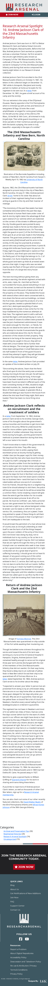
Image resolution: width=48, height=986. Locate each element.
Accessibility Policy (18, 957)
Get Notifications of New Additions (25, 893)
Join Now (14, 897)
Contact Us (15, 910)
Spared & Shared (19, 779)
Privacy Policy (16, 974)
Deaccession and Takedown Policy (25, 962)
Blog (12, 885)
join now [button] (25, 867)
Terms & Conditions (18, 970)
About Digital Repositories (21, 953)
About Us (14, 889)
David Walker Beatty (32, 802)
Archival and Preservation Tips (16, 831)
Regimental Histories (12, 834)
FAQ (12, 902)
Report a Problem (18, 949)
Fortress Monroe (24, 639)
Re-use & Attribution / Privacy (23, 966)
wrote (10, 195)
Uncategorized (10, 839)
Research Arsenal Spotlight (15, 836)
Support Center (17, 906)
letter (29, 90)
